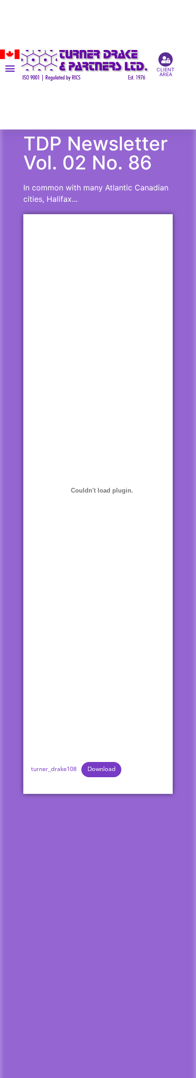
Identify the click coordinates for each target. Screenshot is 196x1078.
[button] (10, 68)
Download (102, 769)
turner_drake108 (54, 769)
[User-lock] (165, 59)
